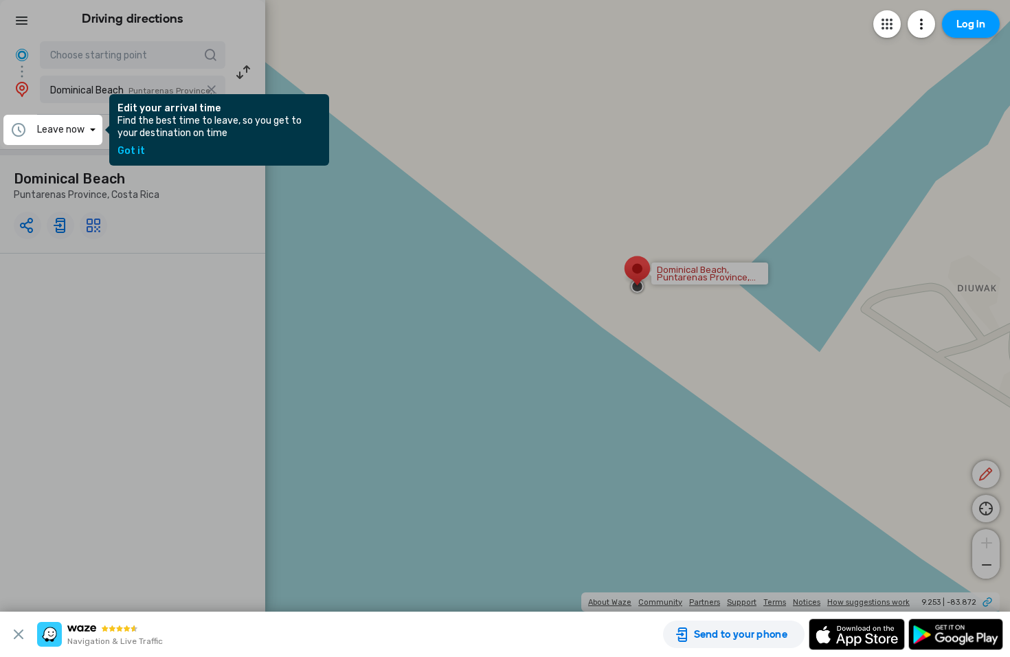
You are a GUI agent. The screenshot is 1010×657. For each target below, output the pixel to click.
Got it (131, 151)
